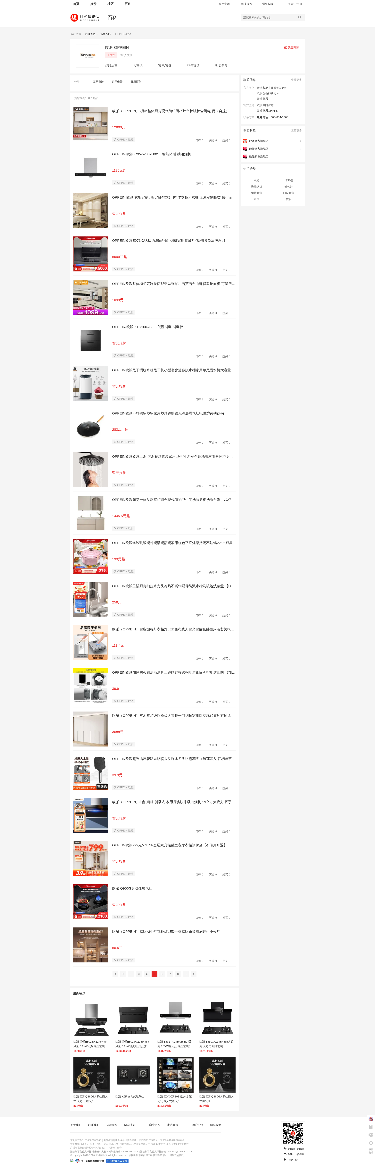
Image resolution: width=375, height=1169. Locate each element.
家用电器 (117, 81)
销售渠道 (193, 65)
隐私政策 (215, 1124)
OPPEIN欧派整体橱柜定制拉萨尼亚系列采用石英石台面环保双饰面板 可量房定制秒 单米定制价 (173, 284)
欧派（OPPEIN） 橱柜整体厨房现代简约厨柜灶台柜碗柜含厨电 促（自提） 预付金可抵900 (173, 111)
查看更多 (296, 79)
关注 (112, 55)
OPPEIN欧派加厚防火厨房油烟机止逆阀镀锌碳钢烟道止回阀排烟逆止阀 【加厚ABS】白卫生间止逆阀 (173, 672)
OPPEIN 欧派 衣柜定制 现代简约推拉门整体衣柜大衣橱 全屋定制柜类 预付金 (172, 197)
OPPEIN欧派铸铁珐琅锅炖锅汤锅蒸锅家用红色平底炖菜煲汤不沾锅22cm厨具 (172, 543)
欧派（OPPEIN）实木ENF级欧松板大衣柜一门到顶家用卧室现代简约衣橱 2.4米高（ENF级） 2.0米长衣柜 (172, 716)
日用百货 (135, 81)
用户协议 (197, 1124)
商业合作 (246, 3)
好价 (93, 3)
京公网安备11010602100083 (85, 1140)
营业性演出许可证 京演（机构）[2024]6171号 (94, 1144)
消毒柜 (289, 180)
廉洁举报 (172, 1124)
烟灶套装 (256, 192)
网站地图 (129, 1124)
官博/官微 (164, 65)
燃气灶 (289, 186)
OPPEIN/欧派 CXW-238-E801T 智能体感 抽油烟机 (151, 154)
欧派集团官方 (265, 105)
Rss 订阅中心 (295, 1159)
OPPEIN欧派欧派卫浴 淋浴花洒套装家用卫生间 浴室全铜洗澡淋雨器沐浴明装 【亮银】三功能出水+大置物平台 (172, 457)
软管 (288, 199)
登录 (291, 3)
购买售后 (221, 65)
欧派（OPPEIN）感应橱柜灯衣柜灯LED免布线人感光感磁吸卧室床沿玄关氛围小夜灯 (173, 629)
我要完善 (293, 47)
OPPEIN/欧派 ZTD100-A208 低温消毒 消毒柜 (147, 327)
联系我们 (93, 1124)
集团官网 (224, 3)
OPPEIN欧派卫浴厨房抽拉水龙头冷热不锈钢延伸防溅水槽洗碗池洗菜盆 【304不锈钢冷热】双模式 (173, 586)
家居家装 (98, 81)
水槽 (256, 199)
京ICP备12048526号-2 (172, 1140)
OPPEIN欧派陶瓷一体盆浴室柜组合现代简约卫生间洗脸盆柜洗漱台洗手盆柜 (171, 500)
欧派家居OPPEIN (267, 110)
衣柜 (256, 180)
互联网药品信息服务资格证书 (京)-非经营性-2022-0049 (149, 1144)
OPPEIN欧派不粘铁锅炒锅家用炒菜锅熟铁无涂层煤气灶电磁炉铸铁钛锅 (168, 413)
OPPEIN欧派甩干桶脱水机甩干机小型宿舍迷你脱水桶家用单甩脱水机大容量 (171, 370)
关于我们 (75, 1124)
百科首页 (90, 34)
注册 (299, 3)
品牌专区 (105, 34)
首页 (76, 3)
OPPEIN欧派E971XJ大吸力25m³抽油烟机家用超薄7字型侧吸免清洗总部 (168, 241)
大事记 (138, 65)
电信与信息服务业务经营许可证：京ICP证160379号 (131, 1140)
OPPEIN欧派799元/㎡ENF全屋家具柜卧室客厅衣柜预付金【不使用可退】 (169, 845)
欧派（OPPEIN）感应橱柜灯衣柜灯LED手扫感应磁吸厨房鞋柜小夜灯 (166, 932)
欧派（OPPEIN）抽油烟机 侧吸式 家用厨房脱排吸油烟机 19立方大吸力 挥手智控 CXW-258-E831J (173, 802)
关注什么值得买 (296, 1154)
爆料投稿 (267, 3)
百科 (128, 3)
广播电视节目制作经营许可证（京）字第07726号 (96, 1147)
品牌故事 (111, 65)
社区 (110, 3)
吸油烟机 (256, 186)
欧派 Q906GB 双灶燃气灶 (132, 888)
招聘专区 (111, 1124)
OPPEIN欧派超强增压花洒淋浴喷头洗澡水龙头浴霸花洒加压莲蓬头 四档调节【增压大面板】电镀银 (172, 759)
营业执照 (184, 1144)
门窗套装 (288, 192)
